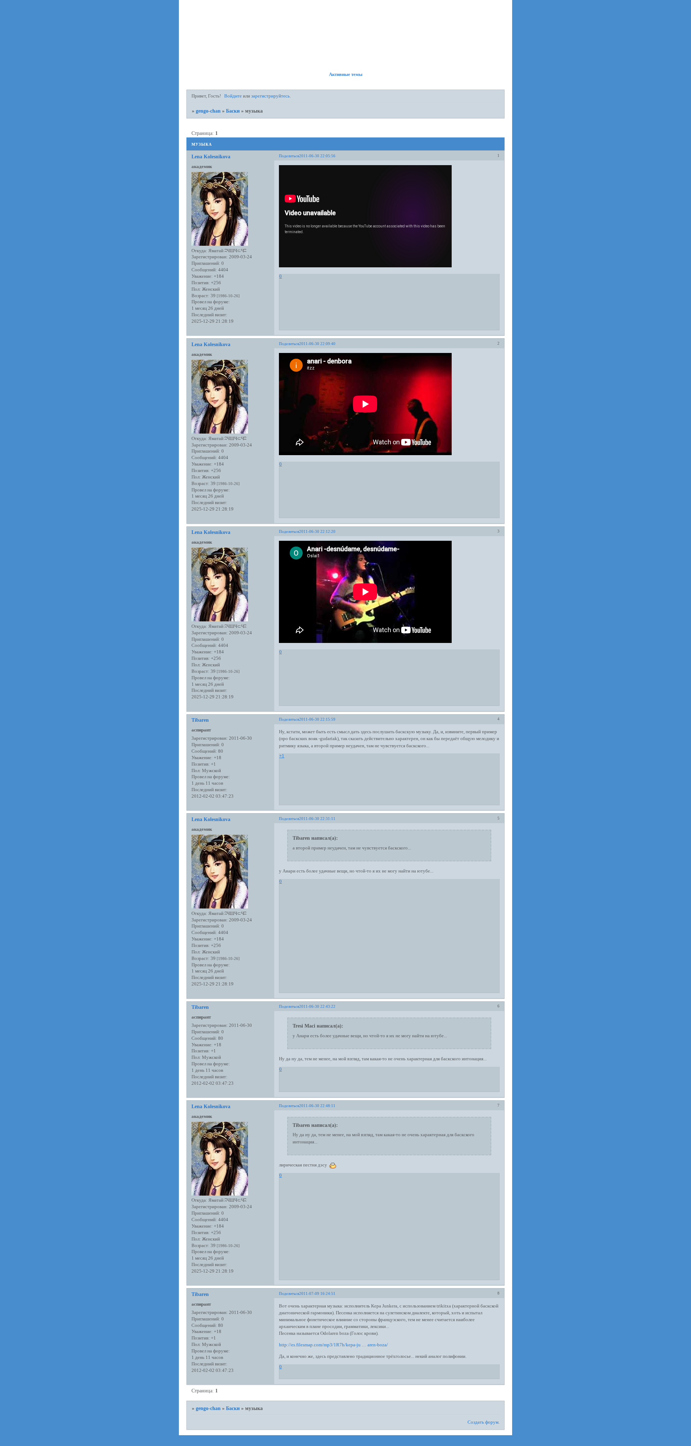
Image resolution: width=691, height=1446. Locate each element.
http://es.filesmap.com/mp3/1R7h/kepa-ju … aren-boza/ (333, 1344)
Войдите (233, 96)
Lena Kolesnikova (210, 156)
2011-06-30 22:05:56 (317, 156)
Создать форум (483, 1422)
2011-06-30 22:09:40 (317, 343)
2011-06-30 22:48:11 (317, 1105)
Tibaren (200, 720)
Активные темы (345, 74)
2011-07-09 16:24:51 (317, 1293)
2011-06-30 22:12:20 (317, 531)
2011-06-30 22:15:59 (317, 719)
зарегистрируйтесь (270, 96)
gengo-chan (208, 111)
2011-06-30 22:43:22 (317, 1006)
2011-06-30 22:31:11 (317, 818)
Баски (233, 111)
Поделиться (289, 156)
